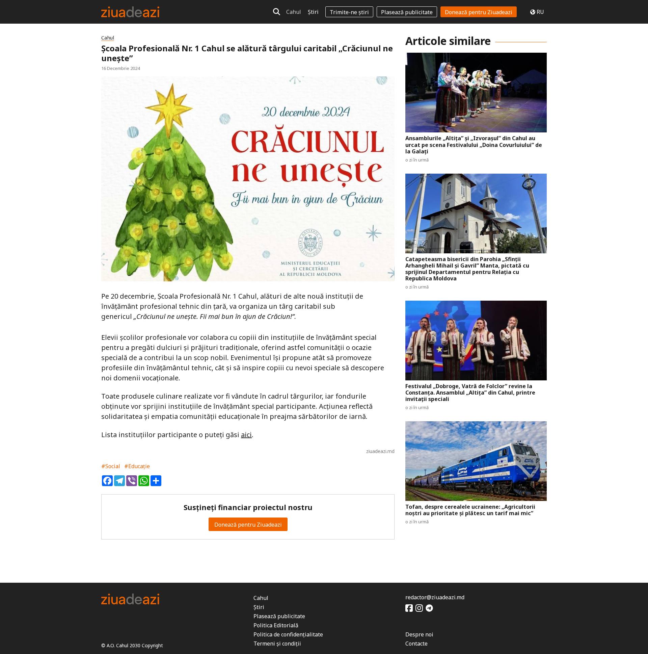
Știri (313, 12)
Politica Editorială (275, 625)
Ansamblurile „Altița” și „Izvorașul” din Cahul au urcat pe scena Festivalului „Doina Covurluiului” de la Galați (473, 145)
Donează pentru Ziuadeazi (478, 12)
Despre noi (419, 634)
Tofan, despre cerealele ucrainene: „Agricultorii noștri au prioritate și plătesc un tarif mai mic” (470, 510)
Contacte (416, 643)
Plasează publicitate (407, 12)
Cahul (293, 12)
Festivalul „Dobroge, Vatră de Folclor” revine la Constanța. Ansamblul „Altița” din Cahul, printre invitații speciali (470, 393)
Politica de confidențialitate (288, 634)
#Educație (137, 466)
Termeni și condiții (277, 643)
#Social (110, 466)
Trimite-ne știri (349, 12)
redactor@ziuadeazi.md (434, 597)
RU (540, 12)
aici (246, 434)
